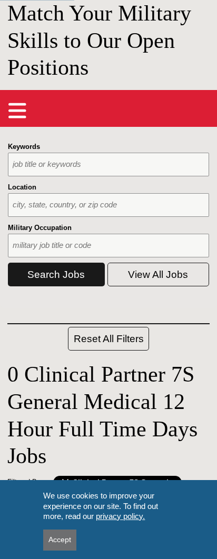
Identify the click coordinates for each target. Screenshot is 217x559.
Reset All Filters (109, 338)
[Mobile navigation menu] (17, 111)
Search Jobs (56, 274)
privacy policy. (120, 516)
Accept (59, 539)
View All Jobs (158, 274)
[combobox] (108, 164)
